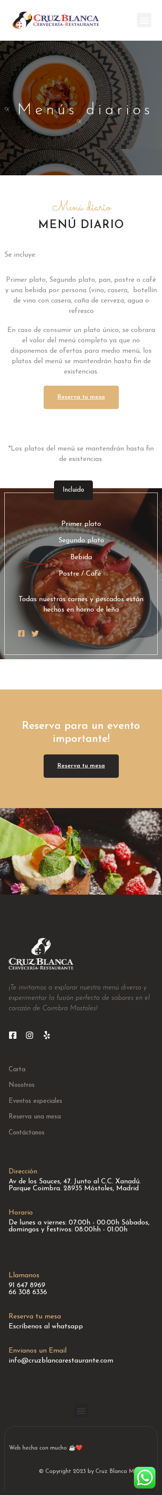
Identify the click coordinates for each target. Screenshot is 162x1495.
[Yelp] (46, 1035)
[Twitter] (35, 633)
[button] (144, 20)
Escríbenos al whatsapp (46, 1326)
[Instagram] (29, 1035)
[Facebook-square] (21, 633)
